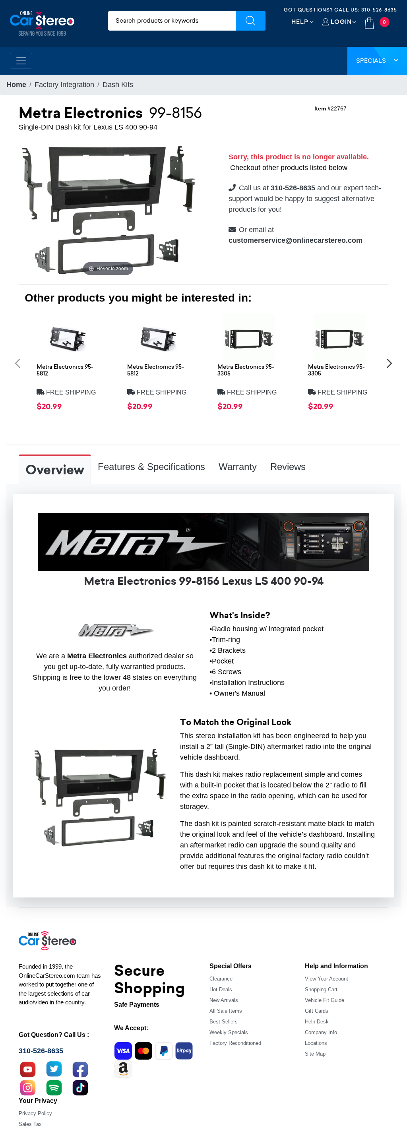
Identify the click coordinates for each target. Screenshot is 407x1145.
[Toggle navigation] (21, 61)
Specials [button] (371, 60)
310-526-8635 (379, 9)
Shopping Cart (321, 989)
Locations (316, 1043)
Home (16, 85)
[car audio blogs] (54, 1086)
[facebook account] (80, 1068)
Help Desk (317, 1022)
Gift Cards (316, 1011)
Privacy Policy (35, 1113)
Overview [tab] (54, 470)
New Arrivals (223, 1000)
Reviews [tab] (288, 466)
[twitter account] (54, 1068)
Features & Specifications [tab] (151, 466)
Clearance (221, 979)
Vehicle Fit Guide (324, 1000)
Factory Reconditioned (235, 1043)
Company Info (321, 1032)
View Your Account (326, 979)
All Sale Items (225, 1011)
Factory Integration (64, 85)
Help (299, 21)
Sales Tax (30, 1124)
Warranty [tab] (238, 466)
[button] (17, 363)
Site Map (315, 1054)
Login (341, 21)
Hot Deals (220, 989)
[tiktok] (80, 1086)
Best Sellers (223, 1022)
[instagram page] (28, 1086)
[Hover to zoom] (108, 210)
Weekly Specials (228, 1032)
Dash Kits (118, 85)
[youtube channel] (28, 1068)
